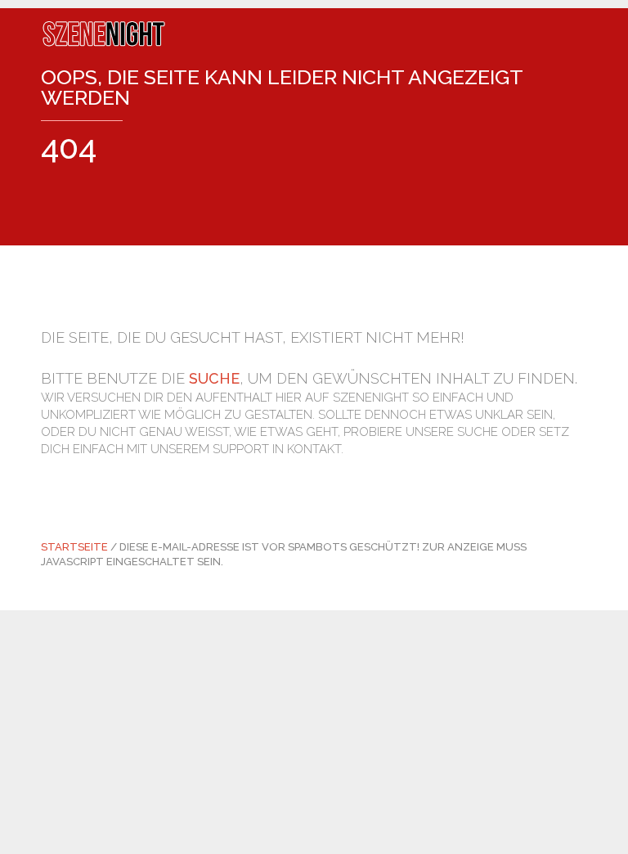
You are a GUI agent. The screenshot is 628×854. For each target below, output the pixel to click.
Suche (214, 378)
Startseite (74, 547)
